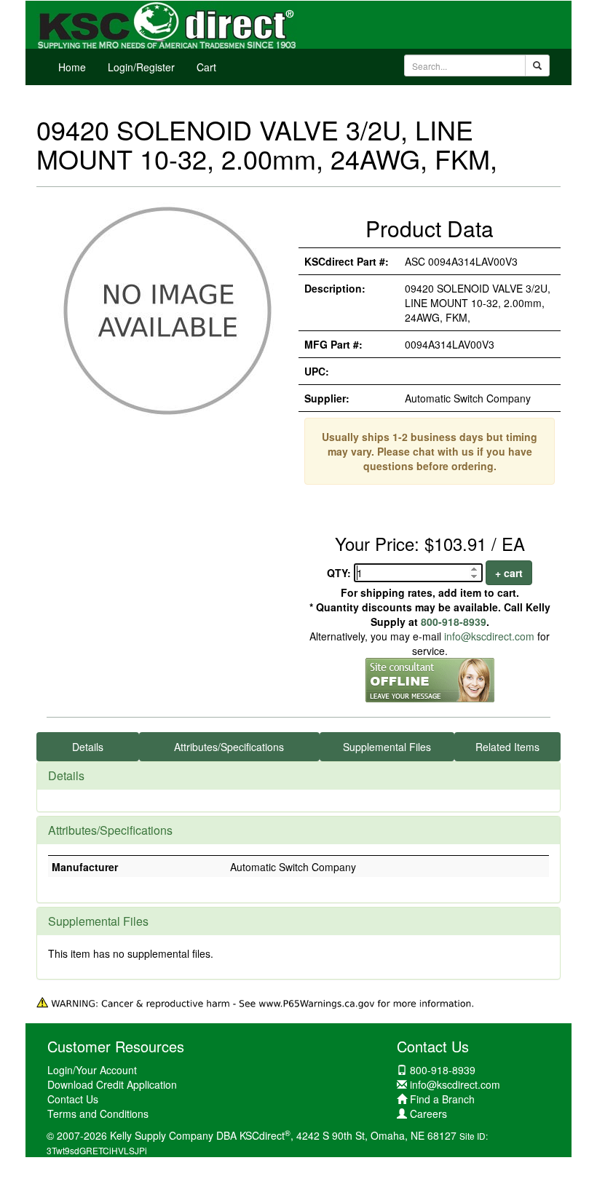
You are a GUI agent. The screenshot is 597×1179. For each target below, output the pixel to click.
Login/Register (141, 67)
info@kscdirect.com (489, 636)
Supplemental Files (387, 746)
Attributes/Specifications (229, 746)
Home (72, 67)
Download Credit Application (112, 1084)
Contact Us (72, 1099)
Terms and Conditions (98, 1113)
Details (87, 746)
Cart (206, 67)
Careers (428, 1113)
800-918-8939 (453, 621)
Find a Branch (442, 1099)
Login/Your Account (92, 1070)
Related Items (507, 746)
